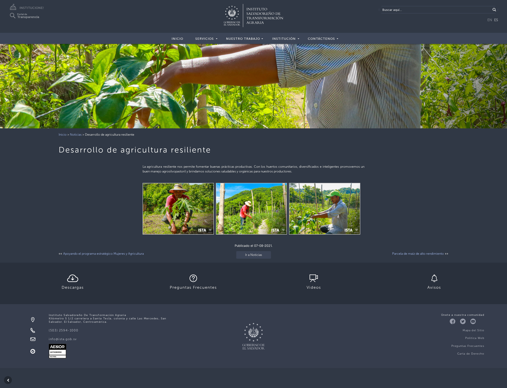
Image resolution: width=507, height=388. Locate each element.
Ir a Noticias (253, 255)
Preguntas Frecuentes (467, 346)
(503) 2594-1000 (63, 330)
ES (496, 20)
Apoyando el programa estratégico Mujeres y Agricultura (103, 254)
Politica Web (474, 338)
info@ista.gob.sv (63, 339)
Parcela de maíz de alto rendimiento (418, 254)
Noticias (76, 134)
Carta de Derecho (470, 353)
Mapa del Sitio (473, 330)
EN (489, 20)
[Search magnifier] (494, 9)
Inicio (177, 39)
